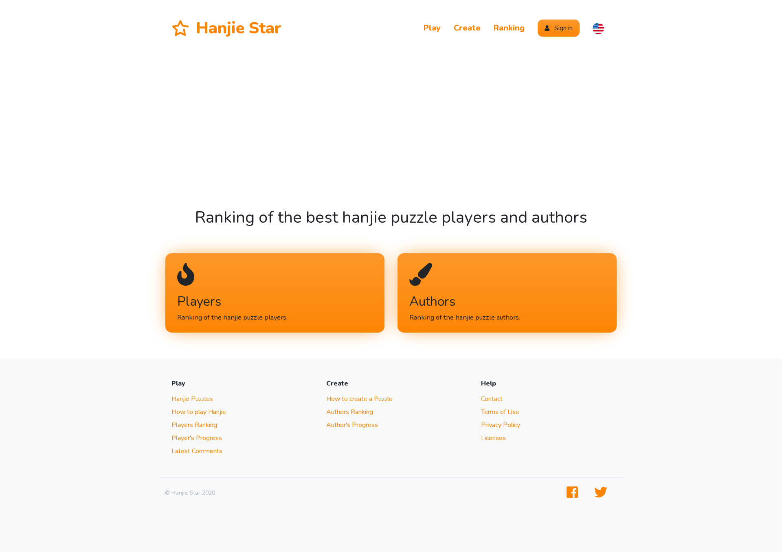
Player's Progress (196, 438)
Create (467, 27)
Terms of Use (500, 411)
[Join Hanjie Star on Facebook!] (574, 493)
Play (432, 27)
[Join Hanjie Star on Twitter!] (602, 493)
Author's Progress (352, 425)
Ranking (509, 27)
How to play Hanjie (198, 411)
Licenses (493, 438)
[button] (598, 28)
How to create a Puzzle (359, 398)
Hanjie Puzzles (192, 398)
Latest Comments (196, 451)
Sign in (563, 28)
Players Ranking (194, 425)
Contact (492, 398)
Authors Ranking (349, 411)
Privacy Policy (500, 425)
